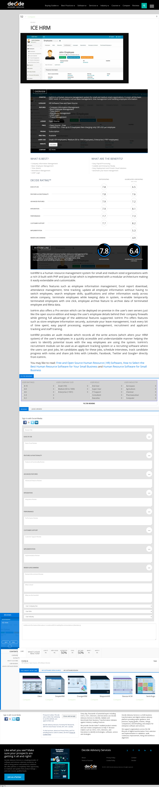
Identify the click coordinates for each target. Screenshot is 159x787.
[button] (25, 422)
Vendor (133, 760)
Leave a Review (37, 409)
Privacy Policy (110, 758)
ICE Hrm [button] (53, 145)
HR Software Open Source (29, 663)
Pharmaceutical (141, 395)
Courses (115, 6)
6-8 (39, 389)
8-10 (39, 386)
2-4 (39, 395)
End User (107, 386)
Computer (141, 398)
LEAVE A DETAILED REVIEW (10, 666)
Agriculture (141, 389)
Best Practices (67, 6)
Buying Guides (51, 6)
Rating (15, 658)
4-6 (39, 392)
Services (92, 6)
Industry (103, 6)
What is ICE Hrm (12, 661)
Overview (15, 655)
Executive (107, 398)
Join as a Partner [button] (14, 777)
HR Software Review (44, 663)
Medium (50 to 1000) (73, 389)
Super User (107, 389)
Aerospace (141, 386)
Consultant (107, 395)
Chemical (141, 392)
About (84, 758)
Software (81, 6)
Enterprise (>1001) (73, 392)
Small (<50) (73, 386)
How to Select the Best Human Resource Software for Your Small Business (87, 364)
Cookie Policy (110, 760)
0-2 (39, 398)
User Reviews (14, 664)
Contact (133, 758)
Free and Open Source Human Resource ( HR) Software (89, 363)
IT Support (107, 392)
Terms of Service (87, 760)
